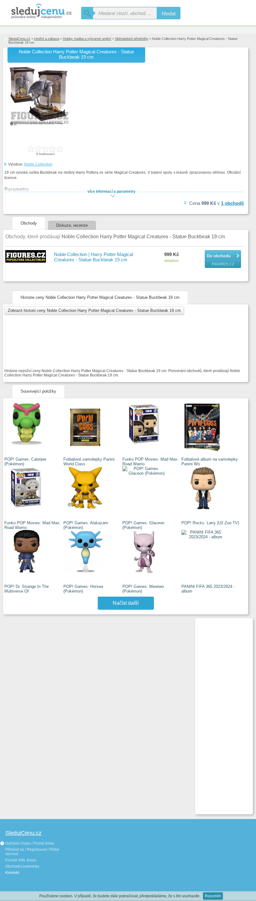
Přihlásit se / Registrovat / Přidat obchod (32, 851)
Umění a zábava (46, 39)
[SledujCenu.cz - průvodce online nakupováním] (40, 12)
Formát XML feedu (21, 860)
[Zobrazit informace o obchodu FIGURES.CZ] (26, 257)
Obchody (29, 223)
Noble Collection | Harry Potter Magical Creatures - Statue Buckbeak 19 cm (93, 257)
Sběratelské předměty (131, 39)
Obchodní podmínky (22, 866)
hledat (169, 13)
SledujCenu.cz (19, 39)
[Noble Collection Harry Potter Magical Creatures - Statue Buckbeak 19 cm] (38, 124)
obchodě (232, 203)
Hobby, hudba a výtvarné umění (87, 39)
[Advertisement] (221, 713)
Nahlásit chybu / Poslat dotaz (29, 843)
